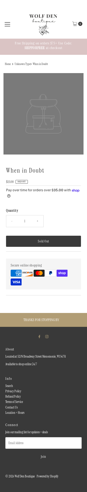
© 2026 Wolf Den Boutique (20, 476)
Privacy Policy (13, 391)
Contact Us (11, 407)
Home (8, 64)
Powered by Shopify (47, 476)
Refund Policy (13, 396)
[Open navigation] (7, 23)
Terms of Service (14, 402)
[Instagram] (46, 336)
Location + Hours (14, 413)
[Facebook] (39, 336)
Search (9, 386)
